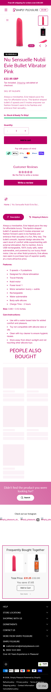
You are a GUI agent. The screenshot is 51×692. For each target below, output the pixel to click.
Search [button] (27, 497)
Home (6, 204)
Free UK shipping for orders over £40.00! (25, 3)
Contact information (26, 685)
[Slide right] (46, 46)
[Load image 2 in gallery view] (43, 31)
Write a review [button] (25, 182)
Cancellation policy (10, 689)
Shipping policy (9, 685)
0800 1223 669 (13, 650)
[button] (43, 10)
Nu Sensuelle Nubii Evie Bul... (25, 204)
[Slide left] (40, 46)
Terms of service (37, 682)
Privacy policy (22, 682)
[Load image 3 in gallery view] (43, 42)
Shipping (21, 82)
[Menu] (6, 10)
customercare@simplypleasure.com (22, 646)
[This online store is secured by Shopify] (43, 664)
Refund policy (8, 682)
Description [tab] (15, 217)
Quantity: (8, 125)
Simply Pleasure (16, 677)
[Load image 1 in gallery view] (43, 21)
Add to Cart (25, 588)
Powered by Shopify (32, 677)
